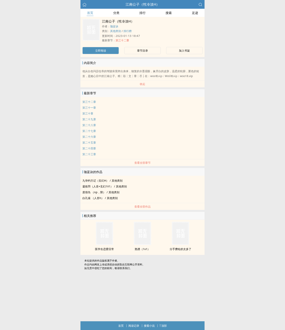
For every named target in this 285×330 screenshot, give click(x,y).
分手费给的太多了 (180, 249)
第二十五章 (89, 142)
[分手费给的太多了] (180, 244)
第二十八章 (89, 125)
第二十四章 (89, 148)
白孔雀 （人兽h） (93, 198)
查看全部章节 (142, 163)
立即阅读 (100, 50)
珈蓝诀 (114, 26)
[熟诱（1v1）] (142, 244)
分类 (116, 13)
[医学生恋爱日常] (104, 244)
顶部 (164, 325)
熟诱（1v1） (142, 249)
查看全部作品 (142, 206)
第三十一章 (89, 107)
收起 (142, 84)
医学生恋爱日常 (104, 249)
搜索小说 (149, 325)
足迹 (195, 13)
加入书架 (184, 50)
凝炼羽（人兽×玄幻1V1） (97, 186)
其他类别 (115, 31)
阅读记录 (133, 325)
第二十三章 (89, 154)
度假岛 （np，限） (94, 192)
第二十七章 (89, 131)
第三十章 (87, 113)
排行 (142, 13)
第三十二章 (122, 40)
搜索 (169, 13)
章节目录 (142, 50)
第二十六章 (89, 137)
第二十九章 (89, 119)
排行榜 (128, 31)
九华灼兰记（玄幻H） (95, 180)
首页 (90, 13)
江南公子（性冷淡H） (143, 4)
